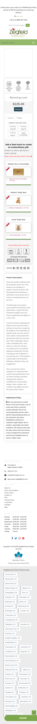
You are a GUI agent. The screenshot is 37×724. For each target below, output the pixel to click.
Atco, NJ (25, 592)
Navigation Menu (8, 43)
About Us (7, 488)
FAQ (5, 497)
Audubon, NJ (10, 597)
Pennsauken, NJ (24, 674)
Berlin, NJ (23, 602)
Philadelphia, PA (11, 592)
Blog (5, 507)
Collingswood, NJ (11, 620)
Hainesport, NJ (10, 647)
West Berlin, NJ (25, 701)
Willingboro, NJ (10, 710)
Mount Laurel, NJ (11, 665)
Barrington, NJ (24, 597)
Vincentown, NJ (10, 697)
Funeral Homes (9, 500)
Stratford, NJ (9, 692)
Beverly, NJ (9, 606)
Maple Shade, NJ (11, 588)
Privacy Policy (9, 493)
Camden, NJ (24, 611)
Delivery (11, 118)
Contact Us (8, 495)
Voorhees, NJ (26, 697)
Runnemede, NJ (24, 683)
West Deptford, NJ (11, 706)
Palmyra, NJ (9, 674)
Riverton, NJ (9, 683)
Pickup (19, 118)
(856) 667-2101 (12, 471)
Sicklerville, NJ (23, 688)
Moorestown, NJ (11, 579)
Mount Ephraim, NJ (12, 660)
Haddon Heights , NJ (12, 638)
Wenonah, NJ (10, 701)
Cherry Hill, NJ (10, 574)
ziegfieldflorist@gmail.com (15, 475)
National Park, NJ (11, 670)
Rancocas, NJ (10, 679)
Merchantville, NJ (11, 656)
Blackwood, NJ (23, 606)
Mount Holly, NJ (10, 583)
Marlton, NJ (26, 588)
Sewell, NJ (9, 688)
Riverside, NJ (25, 679)
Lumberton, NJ (10, 651)
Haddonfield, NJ (11, 642)
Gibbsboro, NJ (10, 624)
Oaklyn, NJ (26, 670)
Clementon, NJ (10, 615)
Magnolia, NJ (25, 651)
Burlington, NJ (10, 611)
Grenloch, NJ (10, 633)
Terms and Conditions (11, 490)
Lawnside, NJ (25, 647)
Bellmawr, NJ (10, 602)
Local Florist (8, 502)
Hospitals (7, 505)
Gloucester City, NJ (12, 629)
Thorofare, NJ (24, 692)
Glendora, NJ (25, 624)
